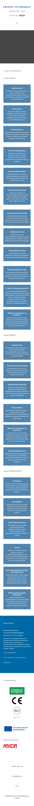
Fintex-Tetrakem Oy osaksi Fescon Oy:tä (14, 657)
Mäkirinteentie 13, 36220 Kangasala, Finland (17, 797)
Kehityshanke (7, 662)
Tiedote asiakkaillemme (9, 652)
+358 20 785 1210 (17, 766)
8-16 (17, 786)
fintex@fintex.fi (17, 776)
